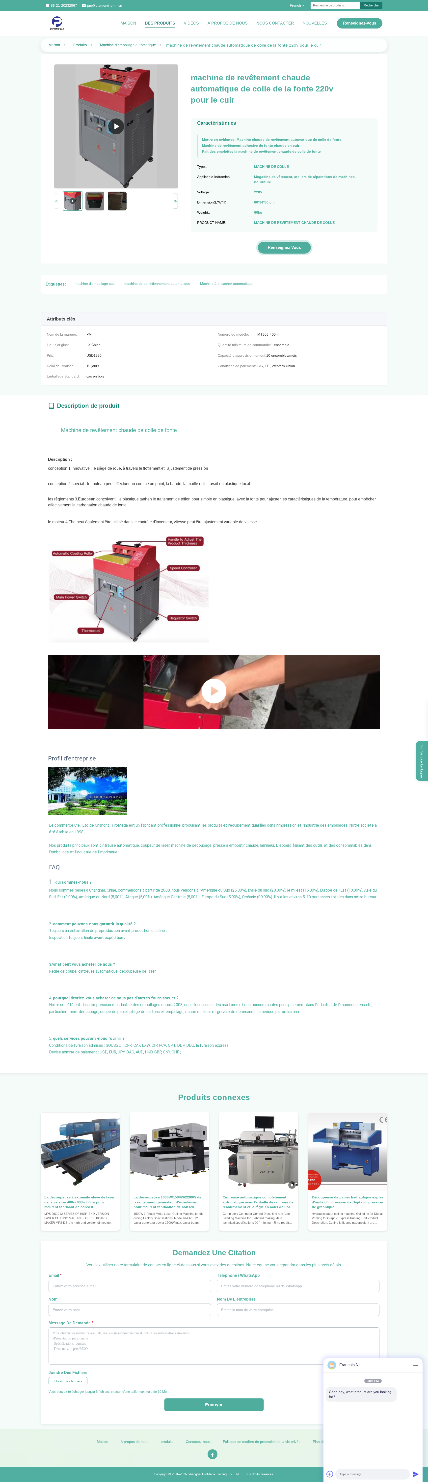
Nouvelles (315, 23)
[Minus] (416, 1365)
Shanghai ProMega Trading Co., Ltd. (214, 1474)
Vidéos (191, 23)
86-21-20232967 (64, 5)
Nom (53, 1299)
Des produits (160, 23)
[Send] (416, 1474)
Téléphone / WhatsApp (238, 1275)
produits (167, 1442)
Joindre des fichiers (68, 1372)
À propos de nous (228, 23)
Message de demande (71, 1323)
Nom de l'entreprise (236, 1299)
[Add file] (329, 1474)
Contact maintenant (80, 1222)
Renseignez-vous (359, 23)
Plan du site (322, 1442)
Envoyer (214, 1404)
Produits (80, 45)
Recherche (371, 5)
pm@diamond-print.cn (104, 5)
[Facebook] (212, 1454)
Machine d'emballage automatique (128, 45)
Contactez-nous (198, 1442)
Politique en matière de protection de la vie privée (261, 1442)
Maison (128, 23)
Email (55, 1275)
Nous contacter (275, 23)
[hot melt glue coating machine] (116, 126)
